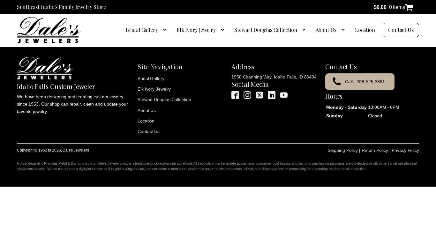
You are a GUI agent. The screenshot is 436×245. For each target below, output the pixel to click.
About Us (326, 29)
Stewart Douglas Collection (265, 29)
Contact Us (401, 29)
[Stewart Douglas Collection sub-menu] (305, 30)
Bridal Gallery (142, 29)
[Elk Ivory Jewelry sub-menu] (224, 30)
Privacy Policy (405, 150)
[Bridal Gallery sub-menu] (166, 30)
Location (365, 29)
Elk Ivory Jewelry (196, 29)
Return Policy (375, 150)
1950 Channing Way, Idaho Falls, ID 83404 (274, 76)
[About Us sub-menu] (344, 30)
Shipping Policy (343, 150)
